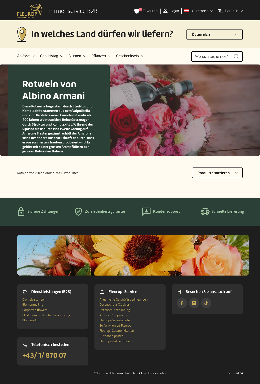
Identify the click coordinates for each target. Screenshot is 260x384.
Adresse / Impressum (114, 315)
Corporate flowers (34, 310)
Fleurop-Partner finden (116, 341)
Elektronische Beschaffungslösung (46, 315)
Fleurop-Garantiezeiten (116, 320)
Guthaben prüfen (112, 336)
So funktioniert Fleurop (116, 325)
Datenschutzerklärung (115, 310)
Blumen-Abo (31, 320)
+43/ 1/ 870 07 (44, 355)
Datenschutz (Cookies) (115, 304)
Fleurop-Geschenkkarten (117, 331)
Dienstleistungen (34, 299)
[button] (26, 56)
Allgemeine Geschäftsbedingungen (124, 299)
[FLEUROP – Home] (29, 11)
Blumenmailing (32, 304)
